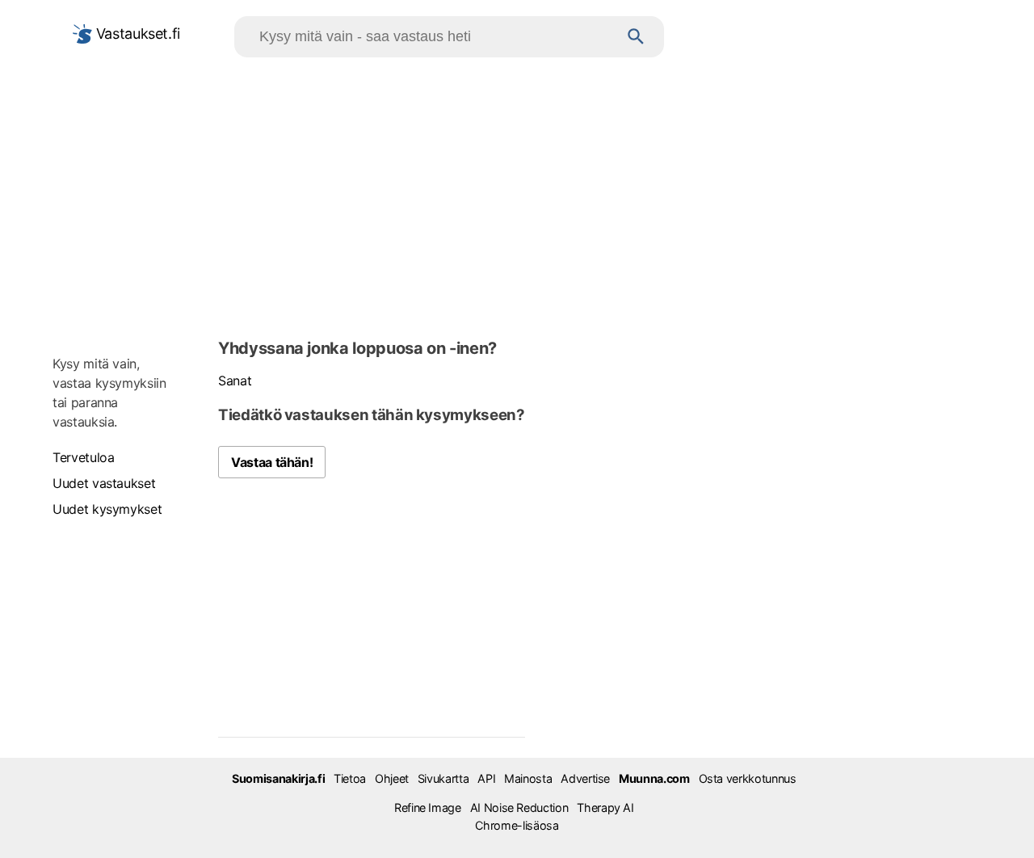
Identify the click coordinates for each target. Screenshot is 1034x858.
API (486, 778)
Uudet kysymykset (107, 509)
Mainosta (528, 778)
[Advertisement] (517, 195)
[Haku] (636, 37)
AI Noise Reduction (519, 807)
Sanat (234, 380)
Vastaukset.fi (136, 33)
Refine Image (427, 807)
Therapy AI (605, 807)
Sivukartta (443, 778)
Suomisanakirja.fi (278, 778)
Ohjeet (392, 778)
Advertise (585, 778)
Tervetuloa (83, 457)
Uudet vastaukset (104, 483)
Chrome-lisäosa (516, 825)
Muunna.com (654, 778)
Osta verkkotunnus (748, 778)
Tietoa (350, 778)
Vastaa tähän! (272, 462)
